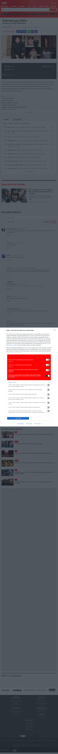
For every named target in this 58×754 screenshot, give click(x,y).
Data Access (29, 423)
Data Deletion (20, 423)
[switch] (48, 360)
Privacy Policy (37, 423)
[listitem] (29, 356)
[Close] (55, 330)
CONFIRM (18, 418)
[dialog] (29, 377)
